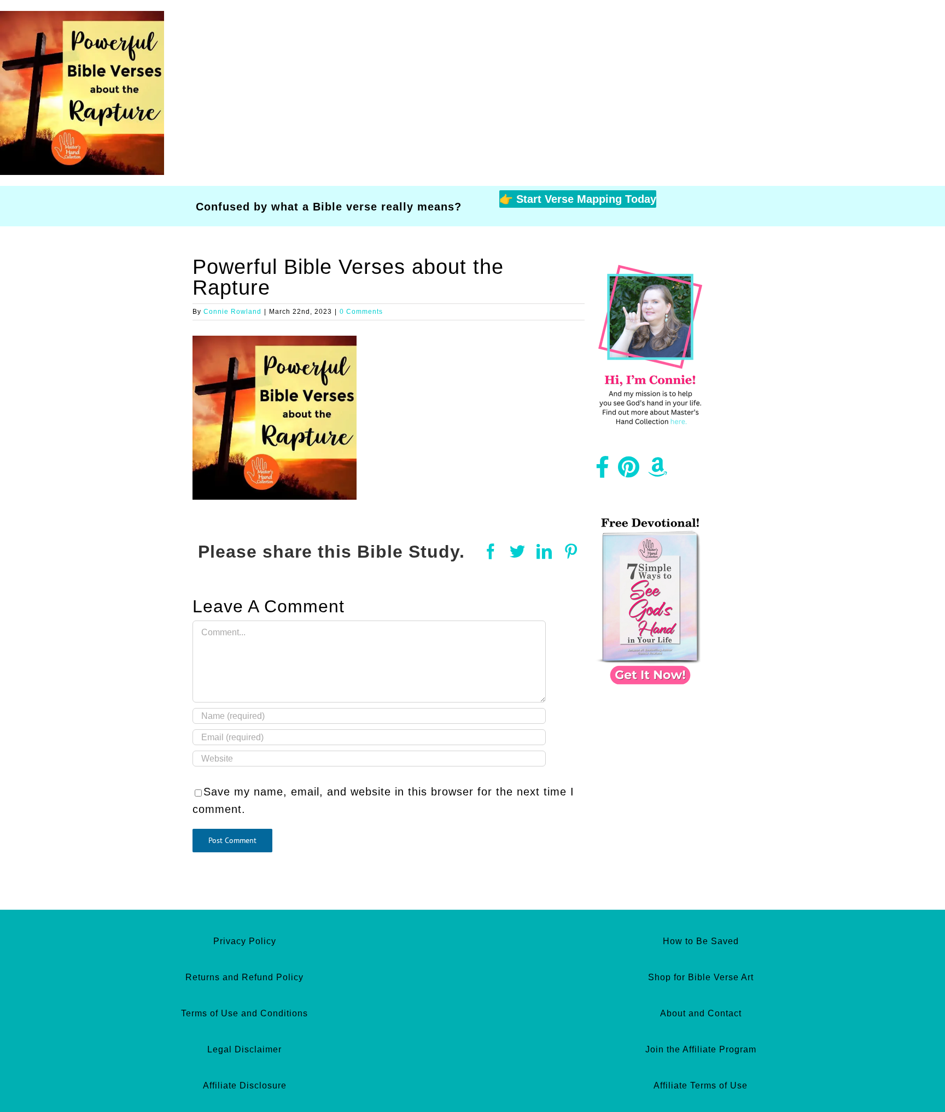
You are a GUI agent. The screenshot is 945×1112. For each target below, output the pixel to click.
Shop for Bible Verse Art (701, 977)
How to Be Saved (701, 941)
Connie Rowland (232, 311)
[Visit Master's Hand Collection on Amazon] (658, 471)
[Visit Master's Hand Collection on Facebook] (603, 471)
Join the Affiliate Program (700, 1049)
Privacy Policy (244, 941)
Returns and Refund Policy (244, 977)
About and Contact (701, 1013)
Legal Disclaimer (244, 1049)
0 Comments (361, 311)
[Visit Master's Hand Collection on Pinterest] (629, 471)
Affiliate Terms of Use (701, 1085)
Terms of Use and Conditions (244, 1013)
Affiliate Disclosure (245, 1085)
